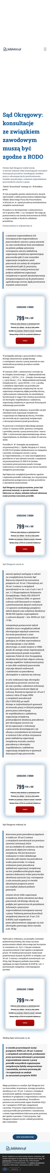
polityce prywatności (37, 1163)
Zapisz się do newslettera (25, 1137)
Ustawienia (14, 1169)
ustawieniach (7, 1161)
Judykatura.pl (10, 49)
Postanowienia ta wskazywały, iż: (17, 225)
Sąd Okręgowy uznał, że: (13, 564)
